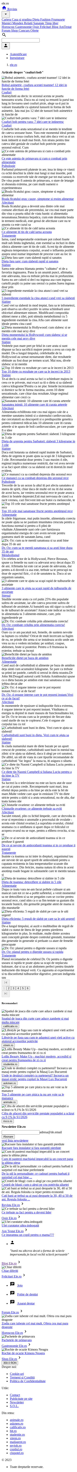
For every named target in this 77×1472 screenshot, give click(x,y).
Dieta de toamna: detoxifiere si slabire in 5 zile (31, 882)
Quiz (36, 27)
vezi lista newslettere (15, 1140)
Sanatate (39, 23)
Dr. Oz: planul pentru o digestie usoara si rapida (32, 952)
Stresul (6, 595)
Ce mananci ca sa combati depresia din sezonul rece (35, 478)
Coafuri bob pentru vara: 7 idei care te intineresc (33, 121)
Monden (18, 23)
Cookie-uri (17, 1373)
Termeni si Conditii (22, 1377)
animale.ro (16, 1420)
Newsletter (17, 1402)
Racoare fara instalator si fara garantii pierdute (31, 1148)
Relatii (28, 23)
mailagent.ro (18, 1442)
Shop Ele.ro (9, 1359)
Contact (15, 1395)
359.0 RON (9, 1362)
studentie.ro (17, 1434)
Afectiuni (8, 202)
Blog (55, 27)
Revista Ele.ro (11, 1205)
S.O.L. (14, 1406)
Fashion (45, 19)
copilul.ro (16, 1449)
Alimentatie (9, 514)
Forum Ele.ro (10, 1312)
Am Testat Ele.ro (13, 1231)
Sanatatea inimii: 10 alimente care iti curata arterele (34, 404)
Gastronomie (24, 27)
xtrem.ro (15, 1438)
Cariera (7, 19)
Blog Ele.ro (9, 1263)
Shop (15, 30)
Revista (12, 9)
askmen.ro (16, 1423)
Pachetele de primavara (17, 1340)
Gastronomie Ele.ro (14, 1346)
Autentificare (18, 54)
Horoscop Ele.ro (12, 1332)
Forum (6, 30)
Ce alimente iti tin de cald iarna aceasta (27, 232)
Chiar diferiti (10, 1270)
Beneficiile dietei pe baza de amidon (25, 658)
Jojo (20, 1285)
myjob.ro (16, 1445)
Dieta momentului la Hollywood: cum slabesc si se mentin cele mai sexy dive (34, 336)
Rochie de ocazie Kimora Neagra (23, 1353)
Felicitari (46, 27)
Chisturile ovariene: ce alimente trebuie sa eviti (32, 808)
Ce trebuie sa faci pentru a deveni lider (26, 1212)
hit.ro (13, 1431)
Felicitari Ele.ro (12, 1276)
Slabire (6, 265)
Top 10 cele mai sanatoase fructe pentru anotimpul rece (37, 511)
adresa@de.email (51, 1132)
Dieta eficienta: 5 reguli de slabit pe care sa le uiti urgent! (38, 918)
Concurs (24, 30)
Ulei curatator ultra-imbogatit (20, 1225)
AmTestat (65, 27)
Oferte (34, 30)
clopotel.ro (17, 1453)
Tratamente (9, 235)
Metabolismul (10, 555)
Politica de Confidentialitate (28, 1381)
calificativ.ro (18, 1427)
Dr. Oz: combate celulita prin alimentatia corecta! (33, 625)
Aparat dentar (26, 1303)
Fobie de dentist (27, 1294)
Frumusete (58, 19)
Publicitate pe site (21, 1398)
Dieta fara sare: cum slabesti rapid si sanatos (30, 261)
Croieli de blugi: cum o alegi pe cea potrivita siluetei (35, 1184)
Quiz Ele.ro (9, 1218)
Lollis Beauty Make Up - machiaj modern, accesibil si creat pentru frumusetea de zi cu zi (36, 1058)
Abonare (8, 1136)
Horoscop (8, 27)
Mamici (7, 23)
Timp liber (51, 23)
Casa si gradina (22, 19)
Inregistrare (17, 58)
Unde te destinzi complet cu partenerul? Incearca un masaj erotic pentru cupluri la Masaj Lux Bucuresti (35, 1077)
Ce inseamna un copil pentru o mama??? (28, 1235)
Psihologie (8, 166)
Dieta (36, 19)
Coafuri (6, 92)
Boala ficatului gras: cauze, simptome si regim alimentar (38, 199)
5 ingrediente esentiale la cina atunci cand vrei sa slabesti (38, 298)
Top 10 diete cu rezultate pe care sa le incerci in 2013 (36, 371)
